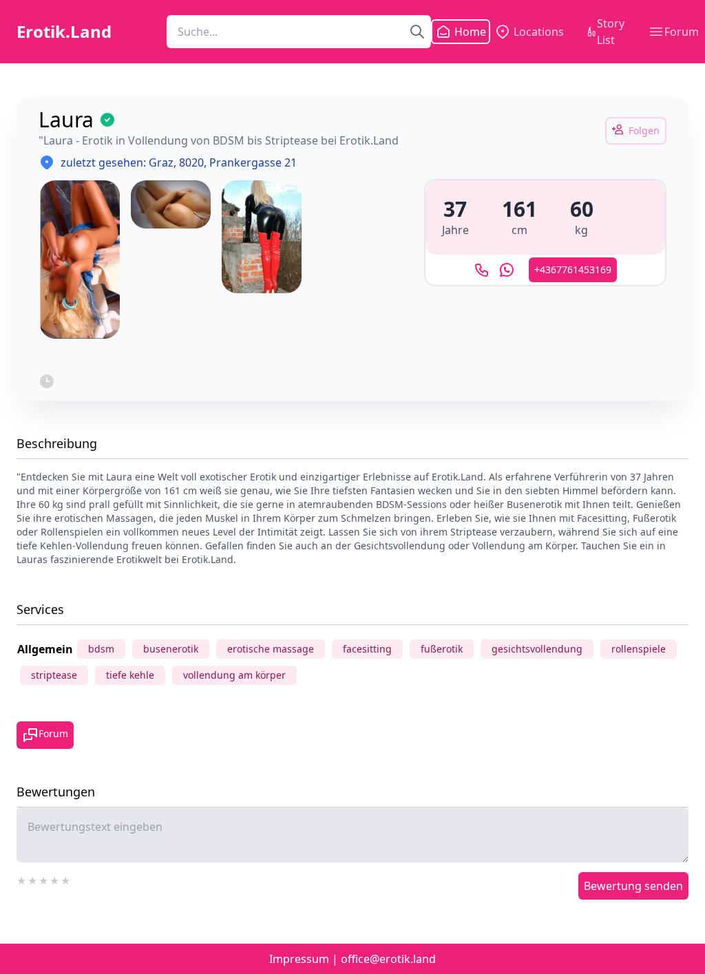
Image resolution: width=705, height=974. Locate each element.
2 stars (33, 879)
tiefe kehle (130, 674)
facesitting (367, 648)
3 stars (44, 879)
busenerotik (170, 648)
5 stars (66, 879)
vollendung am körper (234, 674)
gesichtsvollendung (537, 648)
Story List (610, 31)
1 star (22, 879)
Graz (161, 162)
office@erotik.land (388, 958)
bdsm (101, 648)
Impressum (299, 958)
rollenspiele (638, 648)
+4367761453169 (572, 269)
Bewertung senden (633, 885)
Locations (539, 31)
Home (462, 31)
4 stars (55, 879)
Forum (681, 31)
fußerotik (442, 648)
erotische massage (270, 648)
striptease (54, 674)
